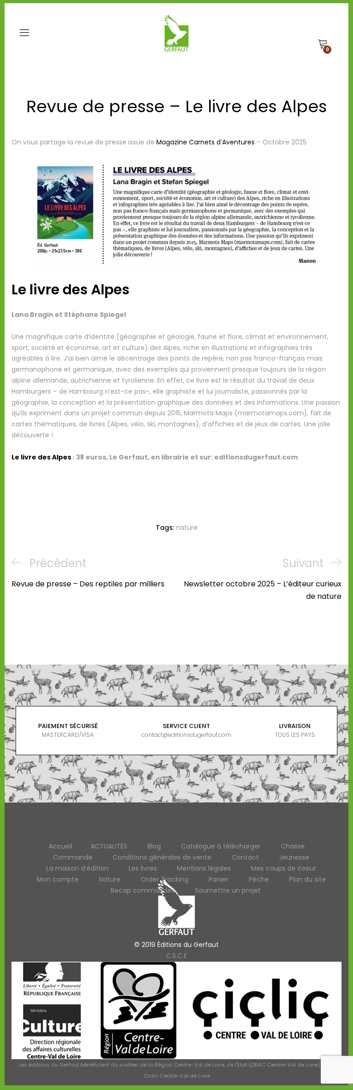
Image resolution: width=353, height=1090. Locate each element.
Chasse (293, 846)
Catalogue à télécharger (221, 846)
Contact (245, 857)
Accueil (60, 846)
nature (187, 527)
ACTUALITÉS (109, 846)
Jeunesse (294, 857)
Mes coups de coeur (283, 868)
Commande (72, 857)
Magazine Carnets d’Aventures (205, 142)
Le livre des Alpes (70, 289)
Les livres (143, 868)
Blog (154, 846)
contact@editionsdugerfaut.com (186, 735)
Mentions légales (204, 868)
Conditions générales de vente (162, 857)
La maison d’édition (77, 868)
